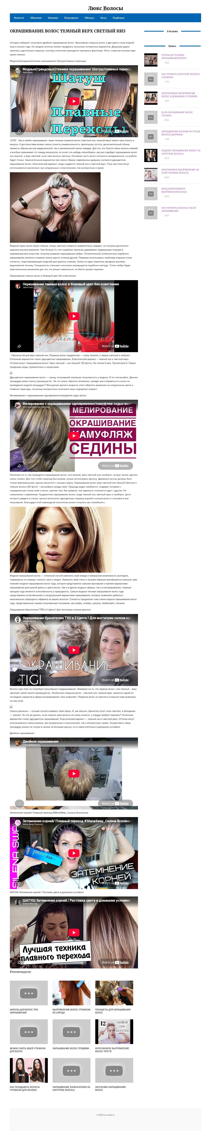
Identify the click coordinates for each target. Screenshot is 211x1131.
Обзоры (89, 17)
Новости (19, 17)
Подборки (118, 17)
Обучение (36, 17)
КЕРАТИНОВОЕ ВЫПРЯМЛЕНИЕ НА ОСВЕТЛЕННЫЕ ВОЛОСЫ (180, 171)
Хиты (103, 17)
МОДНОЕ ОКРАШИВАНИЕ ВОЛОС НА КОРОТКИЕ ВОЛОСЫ (181, 152)
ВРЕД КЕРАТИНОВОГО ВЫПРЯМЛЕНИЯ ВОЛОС (174, 190)
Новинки (53, 17)
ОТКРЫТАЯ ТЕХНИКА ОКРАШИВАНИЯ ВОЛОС (174, 56)
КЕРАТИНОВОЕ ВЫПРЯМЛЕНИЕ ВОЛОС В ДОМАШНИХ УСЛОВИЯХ (179, 95)
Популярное (71, 17)
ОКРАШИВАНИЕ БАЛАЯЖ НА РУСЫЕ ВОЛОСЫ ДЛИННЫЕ (181, 133)
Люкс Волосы (105, 8)
